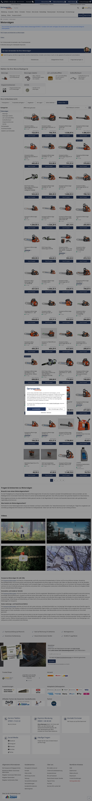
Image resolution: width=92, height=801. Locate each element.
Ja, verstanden (36, 409)
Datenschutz (43, 412)
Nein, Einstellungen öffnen (55, 409)
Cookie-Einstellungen (54, 403)
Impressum (49, 412)
